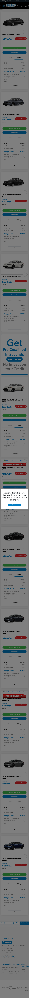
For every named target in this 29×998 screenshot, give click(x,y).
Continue (14, 505)
